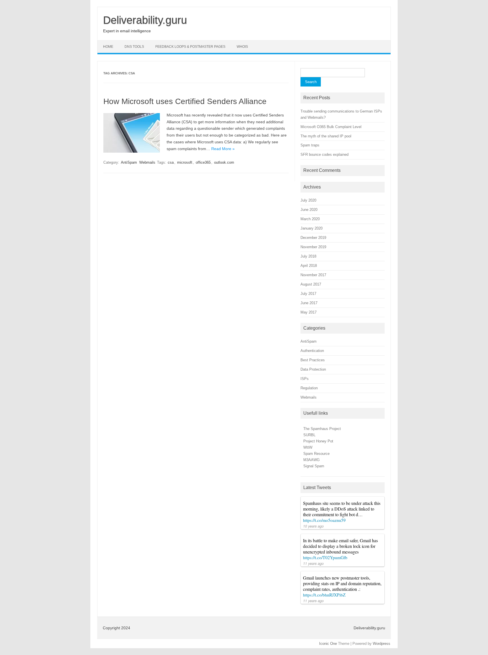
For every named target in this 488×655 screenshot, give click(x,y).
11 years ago (313, 563)
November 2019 (313, 247)
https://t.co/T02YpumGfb (325, 557)
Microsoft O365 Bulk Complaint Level (330, 127)
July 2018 (308, 256)
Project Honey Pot (318, 441)
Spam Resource (316, 453)
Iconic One (328, 643)
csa (171, 162)
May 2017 (308, 312)
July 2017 (308, 293)
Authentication (312, 351)
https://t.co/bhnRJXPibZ (324, 595)
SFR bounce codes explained (324, 154)
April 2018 (308, 265)
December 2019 (313, 237)
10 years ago (313, 526)
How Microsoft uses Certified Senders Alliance (185, 101)
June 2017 (308, 303)
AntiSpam (129, 162)
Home (108, 47)
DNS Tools (134, 47)
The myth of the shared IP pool (325, 136)
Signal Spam (313, 466)
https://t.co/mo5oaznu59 (324, 520)
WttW (307, 447)
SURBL (309, 435)
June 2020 (308, 209)
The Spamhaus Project (322, 429)
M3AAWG (311, 460)
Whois (242, 47)
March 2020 (310, 219)
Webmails (147, 162)
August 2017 (310, 284)
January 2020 (311, 228)
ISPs (304, 379)
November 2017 (313, 275)
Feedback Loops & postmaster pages (190, 47)
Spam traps (309, 145)
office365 (203, 162)
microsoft (184, 162)
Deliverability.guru (145, 20)
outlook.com (224, 162)
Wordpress (381, 643)
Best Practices (312, 360)
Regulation (309, 388)
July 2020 (308, 200)
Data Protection (313, 369)
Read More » (223, 148)
